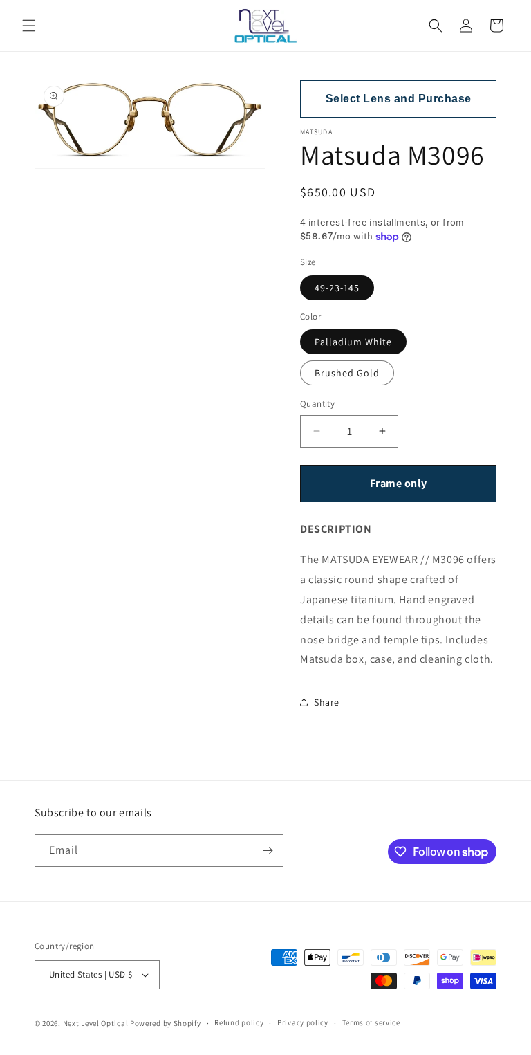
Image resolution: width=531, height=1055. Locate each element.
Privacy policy (302, 1022)
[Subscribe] (267, 850)
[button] (29, 25)
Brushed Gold (347, 373)
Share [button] (326, 702)
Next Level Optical (96, 1023)
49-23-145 (337, 288)
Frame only (398, 483)
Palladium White (353, 342)
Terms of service (371, 1022)
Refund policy (238, 1022)
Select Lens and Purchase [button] (399, 98)
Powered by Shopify (165, 1023)
